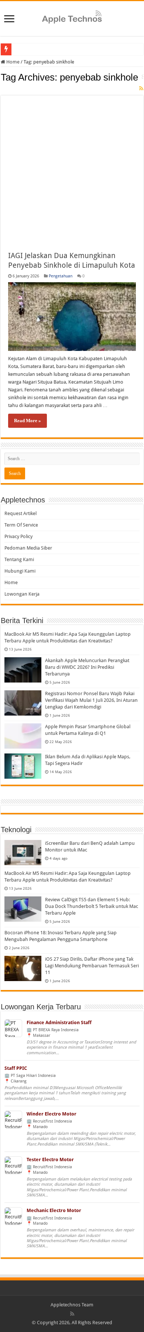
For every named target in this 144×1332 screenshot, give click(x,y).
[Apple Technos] (72, 17)
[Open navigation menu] (9, 19)
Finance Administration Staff (59, 1022)
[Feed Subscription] (141, 88)
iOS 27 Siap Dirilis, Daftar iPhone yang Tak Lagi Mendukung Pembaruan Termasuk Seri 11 (92, 965)
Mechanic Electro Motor (54, 1210)
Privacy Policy (18, 536)
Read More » (27, 420)
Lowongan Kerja (22, 594)
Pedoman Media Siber (28, 548)
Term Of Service (21, 525)
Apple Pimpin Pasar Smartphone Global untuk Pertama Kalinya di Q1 (87, 730)
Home (12, 62)
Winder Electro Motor (51, 1114)
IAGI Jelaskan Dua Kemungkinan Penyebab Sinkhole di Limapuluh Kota (71, 260)
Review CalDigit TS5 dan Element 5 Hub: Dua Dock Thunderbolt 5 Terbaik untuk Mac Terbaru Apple (91, 906)
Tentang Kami (19, 559)
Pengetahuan (60, 276)
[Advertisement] (72, 167)
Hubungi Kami (19, 571)
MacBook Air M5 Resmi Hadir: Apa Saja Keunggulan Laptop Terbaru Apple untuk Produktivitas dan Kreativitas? (67, 637)
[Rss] (72, 1313)
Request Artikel (20, 513)
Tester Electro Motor (50, 1159)
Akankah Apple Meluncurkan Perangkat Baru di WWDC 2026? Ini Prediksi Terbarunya (87, 667)
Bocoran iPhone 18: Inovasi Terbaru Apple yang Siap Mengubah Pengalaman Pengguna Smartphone (60, 936)
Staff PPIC (15, 1068)
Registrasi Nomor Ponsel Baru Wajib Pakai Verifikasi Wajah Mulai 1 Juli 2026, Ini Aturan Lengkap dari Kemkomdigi (91, 700)
